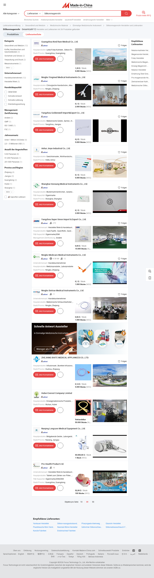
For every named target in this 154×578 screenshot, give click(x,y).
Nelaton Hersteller (138, 70)
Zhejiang (9, 172)
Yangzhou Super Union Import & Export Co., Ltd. (63, 219)
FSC (8, 129)
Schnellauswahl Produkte (108, 550)
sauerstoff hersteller (73, 19)
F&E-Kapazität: (39, 195)
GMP (8, 121)
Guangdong (11, 180)
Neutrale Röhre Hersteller (67, 527)
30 (87, 502)
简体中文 (30, 554)
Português (90, 554)
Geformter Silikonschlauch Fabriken (92, 527)
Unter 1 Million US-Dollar (16, 139)
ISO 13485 (10, 125)
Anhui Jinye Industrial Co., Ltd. (56, 148)
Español (70, 554)
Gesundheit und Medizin (16, 45)
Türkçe (71, 556)
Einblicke (125, 550)
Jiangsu (9, 176)
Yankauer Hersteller (41, 523)
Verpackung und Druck (15, 59)
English (21, 554)
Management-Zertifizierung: (44, 237)
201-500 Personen (13, 162)
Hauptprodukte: (39, 49)
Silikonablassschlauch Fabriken (116, 527)
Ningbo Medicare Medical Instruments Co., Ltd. (63, 254)
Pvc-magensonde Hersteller (142, 77)
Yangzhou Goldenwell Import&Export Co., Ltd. (63, 112)
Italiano (101, 554)
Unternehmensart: (40, 227)
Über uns (16, 550)
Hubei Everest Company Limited (56, 393)
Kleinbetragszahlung (16, 104)
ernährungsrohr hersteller (93, 19)
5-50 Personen (12, 154)
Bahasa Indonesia (95, 556)
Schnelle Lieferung (15, 100)
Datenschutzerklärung (60, 550)
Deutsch (80, 554)
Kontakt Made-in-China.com (83, 550)
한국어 (124, 554)
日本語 (50, 554)
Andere (9, 117)
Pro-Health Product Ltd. (52, 463)
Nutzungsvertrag (41, 550)
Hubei (8, 184)
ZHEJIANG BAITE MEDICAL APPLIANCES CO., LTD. (65, 357)
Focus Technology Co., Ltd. (74, 562)
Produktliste (13, 34)
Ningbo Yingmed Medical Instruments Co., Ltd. (63, 77)
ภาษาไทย (61, 556)
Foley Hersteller (137, 58)
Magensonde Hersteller (140, 54)
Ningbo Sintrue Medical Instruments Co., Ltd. (62, 290)
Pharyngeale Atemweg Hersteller (92, 523)
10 (81, 502)
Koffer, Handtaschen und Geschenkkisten (15, 50)
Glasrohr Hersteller (113, 523)
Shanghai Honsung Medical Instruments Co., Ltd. (64, 183)
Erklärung (27, 550)
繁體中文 (41, 554)
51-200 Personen (13, 158)
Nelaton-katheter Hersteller (142, 50)
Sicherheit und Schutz (15, 55)
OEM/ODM (12, 92)
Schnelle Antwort (15, 96)
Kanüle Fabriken (39, 530)
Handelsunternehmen (15, 77)
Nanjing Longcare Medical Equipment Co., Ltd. (63, 428)
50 (93, 502)
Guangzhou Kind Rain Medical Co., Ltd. (59, 41)
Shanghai (10, 188)
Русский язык (113, 554)
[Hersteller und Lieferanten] (77, 5)
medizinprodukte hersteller (51, 19)
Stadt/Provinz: (39, 53)
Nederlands (143, 554)
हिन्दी (52, 556)
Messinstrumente (13, 63)
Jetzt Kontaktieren (46, 59)
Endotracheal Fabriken (66, 530)
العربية (132, 554)
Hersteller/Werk (12, 81)
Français (60, 554)
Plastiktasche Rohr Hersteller (43, 527)
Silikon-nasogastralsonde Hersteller (68, 523)
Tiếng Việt (81, 556)
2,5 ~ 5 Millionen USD (15, 143)
